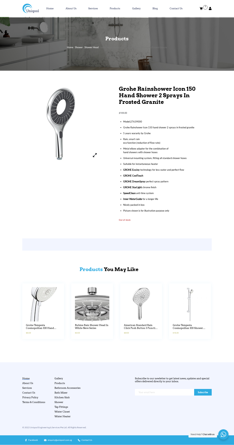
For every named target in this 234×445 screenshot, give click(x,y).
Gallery (136, 8)
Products (115, 8)
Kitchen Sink (62, 397)
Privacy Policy (30, 397)
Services (93, 8)
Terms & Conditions (33, 402)
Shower (79, 47)
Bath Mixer (60, 392)
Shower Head (91, 47)
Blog (155, 8)
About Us (71, 8)
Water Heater (62, 416)
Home (50, 8)
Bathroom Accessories (67, 387)
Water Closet (62, 411)
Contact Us (176, 8)
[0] (201, 8)
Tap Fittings (61, 406)
